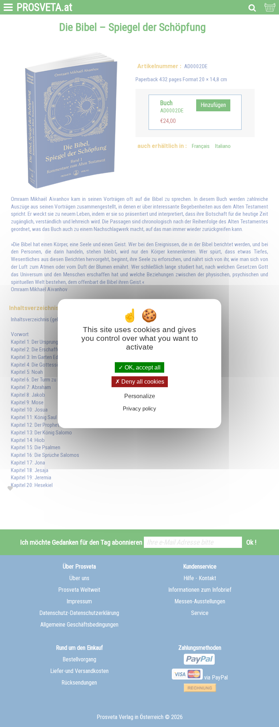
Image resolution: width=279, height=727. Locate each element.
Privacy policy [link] (139, 408)
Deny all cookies (142, 382)
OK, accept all (142, 367)
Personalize (139, 396)
